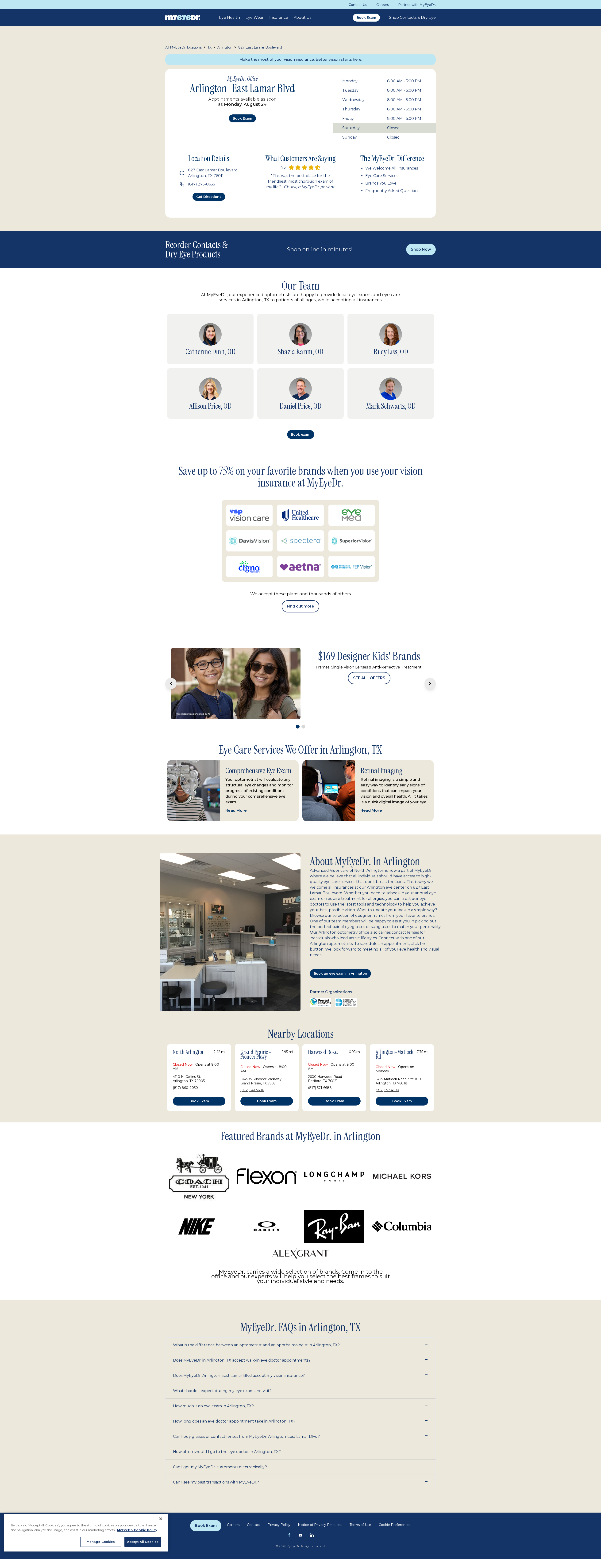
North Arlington (189, 1037)
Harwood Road (323, 1037)
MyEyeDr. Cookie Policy (137, 1530)
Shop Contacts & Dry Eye (412, 17)
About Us (302, 17)
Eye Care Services (381, 176)
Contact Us (358, 5)
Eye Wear (255, 17)
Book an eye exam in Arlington (340, 959)
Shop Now (421, 249)
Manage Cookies (101, 1542)
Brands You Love (381, 183)
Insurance (278, 17)
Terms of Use (360, 1510)
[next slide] (430, 676)
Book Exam (366, 17)
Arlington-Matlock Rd (394, 1039)
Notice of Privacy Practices (320, 1510)
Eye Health (229, 17)
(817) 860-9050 (185, 1073)
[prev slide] (171, 676)
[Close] (160, 1519)
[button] (300, 1330)
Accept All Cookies (142, 1542)
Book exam (242, 118)
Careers (382, 5)
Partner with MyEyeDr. (417, 5)
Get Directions (208, 197)
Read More (236, 795)
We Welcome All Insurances (391, 168)
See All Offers (369, 698)
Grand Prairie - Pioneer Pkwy (255, 1039)
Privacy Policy (279, 1510)
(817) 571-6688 (320, 1073)
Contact (253, 1510)
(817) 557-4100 (387, 1075)
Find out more (300, 606)
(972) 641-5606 (252, 1075)
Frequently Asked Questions (392, 191)
